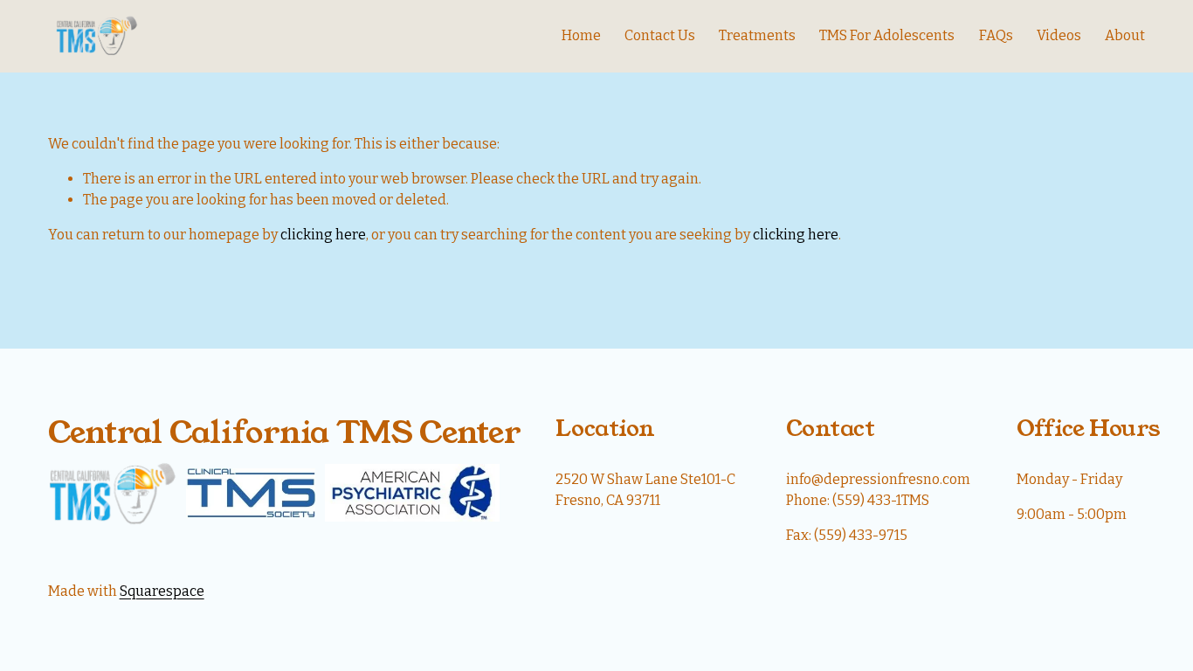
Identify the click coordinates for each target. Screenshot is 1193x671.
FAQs (996, 35)
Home (581, 35)
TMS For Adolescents (887, 35)
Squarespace (162, 591)
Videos (1059, 35)
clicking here (323, 234)
